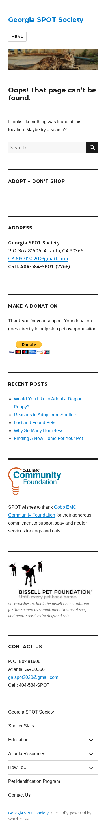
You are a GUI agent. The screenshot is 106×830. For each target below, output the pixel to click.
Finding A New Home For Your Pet (48, 438)
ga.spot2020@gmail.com (33, 677)
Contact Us (19, 795)
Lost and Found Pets (34, 422)
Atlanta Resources (26, 753)
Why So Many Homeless (38, 430)
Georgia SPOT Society (45, 20)
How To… (18, 767)
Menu (17, 36)
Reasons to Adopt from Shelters (45, 414)
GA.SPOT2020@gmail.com (38, 258)
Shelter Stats (21, 725)
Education (18, 739)
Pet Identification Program (34, 781)
